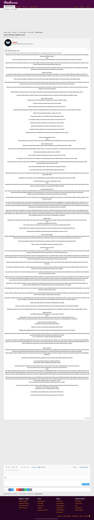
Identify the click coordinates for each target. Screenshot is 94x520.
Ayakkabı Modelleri (23, 501)
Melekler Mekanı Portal (43, 509)
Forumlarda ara (14, 9)
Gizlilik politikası (75, 516)
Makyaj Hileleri (78, 507)
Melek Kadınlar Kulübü (24, 505)
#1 (89, 49)
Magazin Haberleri (60, 505)
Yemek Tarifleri (41, 505)
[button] (25, 6)
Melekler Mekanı (9, 6)
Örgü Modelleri (59, 507)
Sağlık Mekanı (78, 501)
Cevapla (87, 418)
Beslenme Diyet (78, 503)
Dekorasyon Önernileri (24, 503)
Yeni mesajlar (6, 9)
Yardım (81, 516)
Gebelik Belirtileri (41, 501)
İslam (76, 505)
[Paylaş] (87, 49)
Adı (5, 477)
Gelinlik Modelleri (60, 503)
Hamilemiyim (33, 6)
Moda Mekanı (59, 501)
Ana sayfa (86, 516)
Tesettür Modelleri (60, 509)
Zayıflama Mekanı (79, 509)
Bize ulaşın (59, 516)
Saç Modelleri (40, 503)
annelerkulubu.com (23, 507)
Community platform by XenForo (47, 518)
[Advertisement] (47, 21)
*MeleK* (7, 37)
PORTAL (18, 6)
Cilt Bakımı (40, 507)
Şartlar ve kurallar (67, 516)
